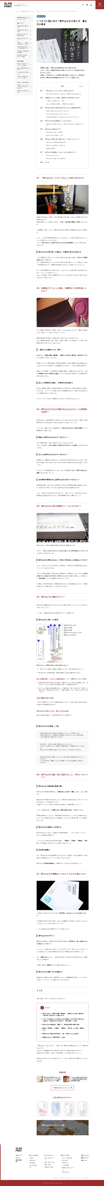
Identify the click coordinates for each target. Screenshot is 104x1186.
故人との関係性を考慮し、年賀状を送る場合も (60, 104)
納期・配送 (48, 1164)
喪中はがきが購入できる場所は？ (56, 158)
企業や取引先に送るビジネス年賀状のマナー (22, 47)
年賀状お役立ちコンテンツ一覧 (63, 1088)
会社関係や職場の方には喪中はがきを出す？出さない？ (63, 117)
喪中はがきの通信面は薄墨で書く (56, 142)
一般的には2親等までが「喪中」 (56, 101)
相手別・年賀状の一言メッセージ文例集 (22, 64)
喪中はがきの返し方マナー (22, 39)
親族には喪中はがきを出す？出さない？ (58, 111)
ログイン (18, 1157)
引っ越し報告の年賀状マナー (22, 73)
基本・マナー (40, 11)
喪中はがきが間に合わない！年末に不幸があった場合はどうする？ (65, 124)
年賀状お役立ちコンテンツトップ (23, 18)
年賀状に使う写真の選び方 (22, 91)
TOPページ (19, 1155)
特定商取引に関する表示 (65, 1178)
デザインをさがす (33, 1155)
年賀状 (31, 1158)
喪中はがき (33, 1160)
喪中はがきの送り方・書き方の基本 (22, 35)
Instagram (86, 1155)
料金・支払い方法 (49, 1162)
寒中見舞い (33, 1162)
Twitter (85, 1160)
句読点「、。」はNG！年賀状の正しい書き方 (23, 43)
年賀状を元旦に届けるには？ (22, 30)
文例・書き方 (20, 61)
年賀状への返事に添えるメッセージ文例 (22, 77)
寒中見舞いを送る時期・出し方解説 (22, 56)
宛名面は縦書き (51, 148)
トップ (17, 11)
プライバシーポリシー (77, 1178)
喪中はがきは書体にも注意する (55, 145)
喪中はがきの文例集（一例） (55, 135)
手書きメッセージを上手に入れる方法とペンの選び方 (22, 87)
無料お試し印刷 (49, 1167)
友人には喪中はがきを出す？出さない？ (58, 114)
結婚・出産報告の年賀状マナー (22, 68)
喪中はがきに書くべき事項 (54, 132)
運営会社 (86, 1178)
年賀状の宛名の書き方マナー (22, 26)
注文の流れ (65, 1160)
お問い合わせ (65, 1172)
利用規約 (56, 1178)
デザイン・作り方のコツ (23, 82)
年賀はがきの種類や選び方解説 (22, 51)
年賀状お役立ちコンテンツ (28, 11)
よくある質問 (65, 1165)
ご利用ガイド (65, 1162)
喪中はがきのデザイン (53, 155)
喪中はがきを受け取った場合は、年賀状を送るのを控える (63, 94)
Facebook (86, 1157)
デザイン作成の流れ (67, 1158)
